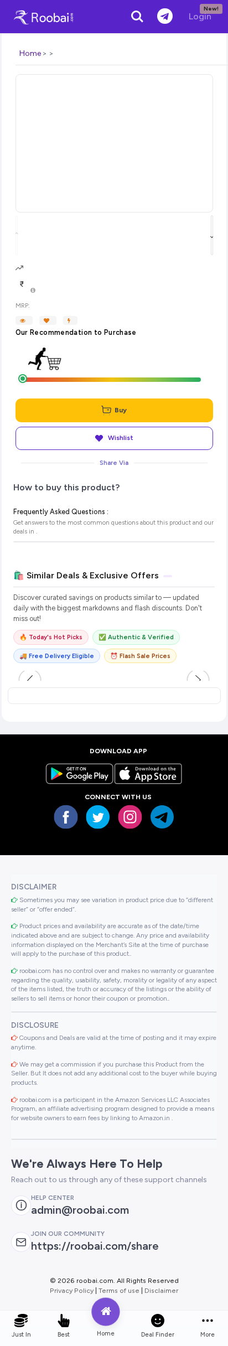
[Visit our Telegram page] (162, 817)
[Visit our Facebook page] (65, 817)
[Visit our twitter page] (98, 817)
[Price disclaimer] (32, 291)
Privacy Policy (72, 1290)
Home (30, 53)
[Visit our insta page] (130, 817)
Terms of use (119, 1290)
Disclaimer (161, 1290)
